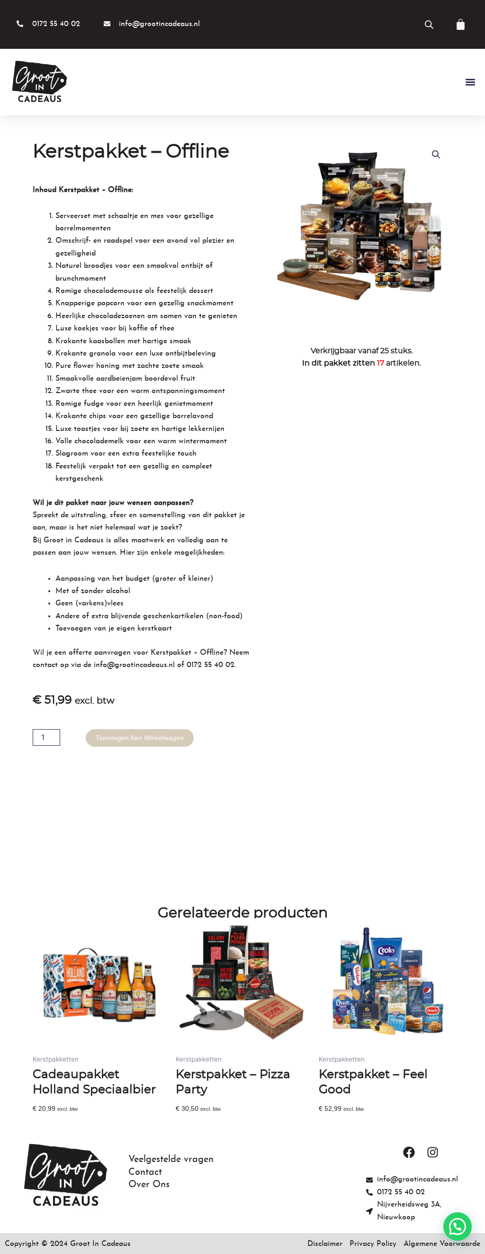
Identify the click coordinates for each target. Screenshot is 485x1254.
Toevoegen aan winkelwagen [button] (77, 1124)
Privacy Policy (373, 1244)
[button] (470, 82)
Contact (145, 1172)
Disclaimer (324, 1244)
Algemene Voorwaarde (442, 1244)
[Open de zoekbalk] (429, 24)
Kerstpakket (171, 653)
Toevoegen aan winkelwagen (140, 737)
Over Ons (149, 1185)
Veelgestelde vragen (171, 1159)
